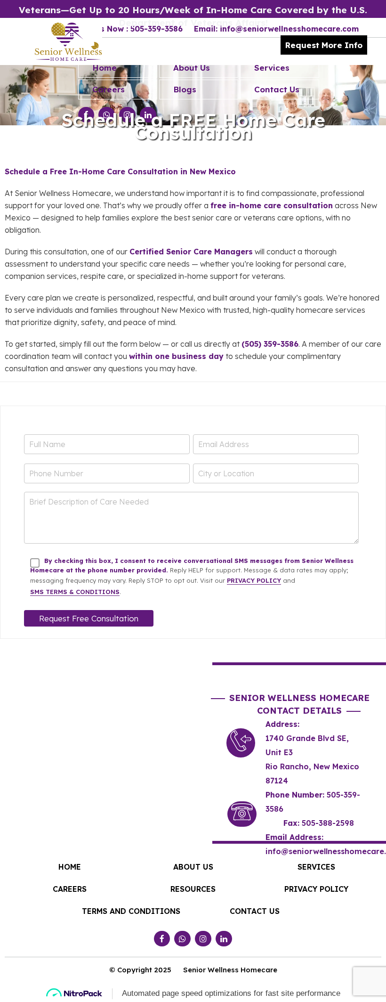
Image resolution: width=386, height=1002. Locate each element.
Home (104, 68)
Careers (108, 89)
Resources (193, 889)
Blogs (184, 89)
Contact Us (276, 89)
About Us (191, 68)
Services (272, 68)
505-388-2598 (328, 823)
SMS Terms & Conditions (75, 591)
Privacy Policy (254, 580)
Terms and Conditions (131, 911)
